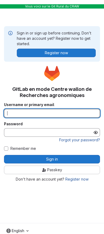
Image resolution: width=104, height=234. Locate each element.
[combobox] (17, 231)
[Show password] (95, 132)
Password (13, 124)
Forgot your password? (79, 140)
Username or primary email (29, 105)
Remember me (23, 148)
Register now (77, 179)
